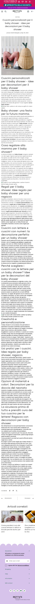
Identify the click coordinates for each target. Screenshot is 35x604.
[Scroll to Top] (32, 595)
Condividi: (4, 490)
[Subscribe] (28, 561)
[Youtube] (21, 590)
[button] (28, 11)
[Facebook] (10, 490)
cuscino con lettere (17, 242)
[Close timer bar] (33, 1)
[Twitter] (17, 490)
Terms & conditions (23, 565)
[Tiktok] (24, 590)
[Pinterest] (13, 490)
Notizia (17, 17)
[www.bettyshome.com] (17, 11)
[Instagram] (17, 590)
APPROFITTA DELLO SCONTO (18, 5)
